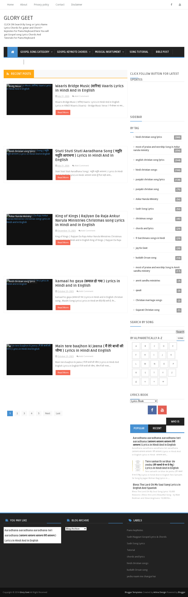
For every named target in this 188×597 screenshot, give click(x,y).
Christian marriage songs (149, 300)
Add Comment (82, 96)
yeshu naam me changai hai (141, 576)
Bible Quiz (13, 62)
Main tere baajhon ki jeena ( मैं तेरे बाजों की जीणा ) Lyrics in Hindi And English (89, 348)
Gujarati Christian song (148, 309)
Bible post (162, 51)
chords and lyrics (144, 228)
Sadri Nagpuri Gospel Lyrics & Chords (147, 536)
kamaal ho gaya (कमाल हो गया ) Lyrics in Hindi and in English (87, 283)
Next (47, 413)
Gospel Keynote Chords (72, 51)
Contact (60, 4)
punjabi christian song (147, 189)
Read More (63, 112)
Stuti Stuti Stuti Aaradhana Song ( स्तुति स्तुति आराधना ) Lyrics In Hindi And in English (88, 155)
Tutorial (131, 550)
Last (58, 413)
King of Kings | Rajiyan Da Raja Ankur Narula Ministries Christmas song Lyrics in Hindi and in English (89, 220)
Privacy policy (41, 4)
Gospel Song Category (34, 51)
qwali (138, 290)
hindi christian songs (146, 169)
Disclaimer (76, 4)
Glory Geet (25, 592)
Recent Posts (21, 74)
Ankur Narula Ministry (20, 216)
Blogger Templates (133, 592)
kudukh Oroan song (146, 257)
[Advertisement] (65, 134)
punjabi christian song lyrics (150, 179)
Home (10, 4)
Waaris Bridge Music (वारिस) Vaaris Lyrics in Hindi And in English (89, 88)
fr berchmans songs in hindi (150, 238)
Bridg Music (15, 86)
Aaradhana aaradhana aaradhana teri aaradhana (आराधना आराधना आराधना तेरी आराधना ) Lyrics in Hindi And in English (157, 441)
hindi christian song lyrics (22, 151)
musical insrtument (108, 51)
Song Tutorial (139, 51)
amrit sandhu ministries (148, 280)
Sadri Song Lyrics (145, 208)
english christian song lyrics (150, 159)
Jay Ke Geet (141, 248)
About (23, 4)
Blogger (181, 592)
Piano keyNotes (135, 530)
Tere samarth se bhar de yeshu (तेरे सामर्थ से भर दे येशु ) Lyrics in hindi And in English (162, 465)
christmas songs (144, 218)
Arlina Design (159, 592)
